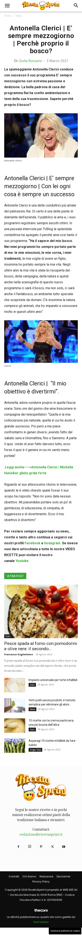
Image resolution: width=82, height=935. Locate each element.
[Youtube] (64, 847)
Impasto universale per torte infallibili (53, 680)
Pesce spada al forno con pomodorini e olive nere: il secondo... (40, 646)
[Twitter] (52, 847)
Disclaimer (63, 876)
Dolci (7, 636)
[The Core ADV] (41, 912)
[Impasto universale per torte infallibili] (14, 685)
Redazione (46, 876)
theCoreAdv (41, 922)
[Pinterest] (41, 847)
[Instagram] (29, 847)
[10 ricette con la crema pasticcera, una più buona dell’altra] (14, 725)
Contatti (14, 876)
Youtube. (22, 561)
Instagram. (53, 543)
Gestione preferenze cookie (65, 931)
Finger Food (35, 749)
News (19, 16)
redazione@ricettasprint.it (41, 834)
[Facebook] (18, 847)
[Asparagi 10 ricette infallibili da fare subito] (14, 746)
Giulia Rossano (30, 60)
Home (8, 16)
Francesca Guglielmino (18, 654)
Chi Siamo (29, 876)
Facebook (32, 543)
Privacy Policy (41, 881)
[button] (7, 5)
